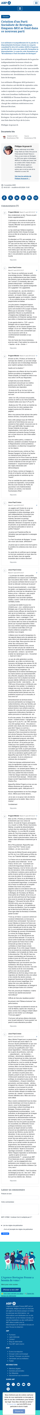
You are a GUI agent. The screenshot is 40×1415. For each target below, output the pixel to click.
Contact (12, 1339)
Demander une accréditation (18, 1358)
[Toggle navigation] (36, 3)
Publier (11, 1361)
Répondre (13, 260)
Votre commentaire (7, 1202)
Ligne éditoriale (14, 1337)
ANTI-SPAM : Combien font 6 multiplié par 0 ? (16, 1217)
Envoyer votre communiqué (18, 1354)
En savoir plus (12, 1404)
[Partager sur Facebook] (4, 197)
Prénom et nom (6, 1194)
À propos (12, 1335)
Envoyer (5, 1234)
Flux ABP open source (16, 1344)
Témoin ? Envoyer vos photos (19, 1356)
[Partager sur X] (10, 197)
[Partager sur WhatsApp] (23, 197)
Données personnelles (16, 1371)
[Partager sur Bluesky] (29, 197)
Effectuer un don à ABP (11, 1290)
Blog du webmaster (15, 1342)
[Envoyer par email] (35, 197)
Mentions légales (15, 1368)
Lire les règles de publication (13, 1225)
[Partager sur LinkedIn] (16, 197)
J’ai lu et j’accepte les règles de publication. (18, 1229)
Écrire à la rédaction (16, 1352)
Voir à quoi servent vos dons (13, 1293)
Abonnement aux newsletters (19, 1375)
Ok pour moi (19, 1411)
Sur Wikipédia (13, 1373)
